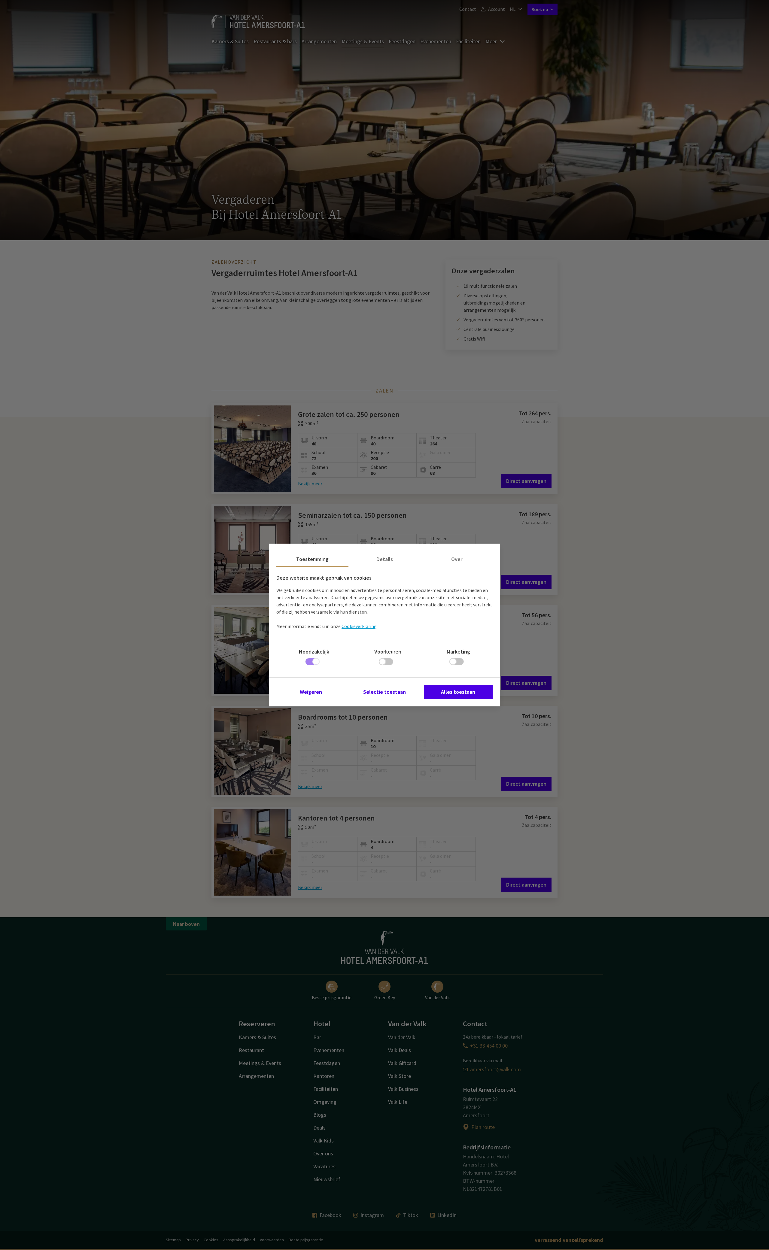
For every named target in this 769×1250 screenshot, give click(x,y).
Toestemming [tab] (312, 559)
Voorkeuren (387, 651)
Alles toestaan (458, 691)
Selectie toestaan (384, 691)
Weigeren (311, 691)
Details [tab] (384, 559)
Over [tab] (456, 559)
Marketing (458, 651)
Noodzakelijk (314, 651)
